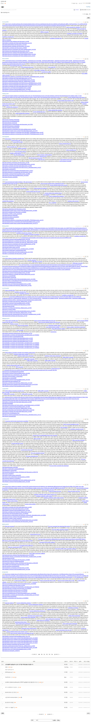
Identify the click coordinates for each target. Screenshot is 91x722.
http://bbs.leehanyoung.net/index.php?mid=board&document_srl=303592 (20, 639)
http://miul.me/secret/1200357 (9, 596)
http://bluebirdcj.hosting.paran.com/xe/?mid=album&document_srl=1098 (19, 647)
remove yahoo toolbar (12, 500)
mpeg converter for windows (73, 27)
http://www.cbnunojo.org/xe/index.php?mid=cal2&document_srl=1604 (19, 54)
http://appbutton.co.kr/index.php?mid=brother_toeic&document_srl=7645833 (20, 347)
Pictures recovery (14, 323)
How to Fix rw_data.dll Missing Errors (37, 577)
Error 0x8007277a (24, 229)
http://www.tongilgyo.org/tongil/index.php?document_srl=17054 (17, 124)
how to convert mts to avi (65, 143)
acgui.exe (13, 370)
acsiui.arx (59, 237)
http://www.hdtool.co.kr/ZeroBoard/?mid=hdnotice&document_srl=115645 (20, 280)
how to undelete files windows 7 (57, 196)
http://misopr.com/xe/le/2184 (9, 416)
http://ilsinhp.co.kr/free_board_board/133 (12, 213)
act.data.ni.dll (42, 237)
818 (9, 400)
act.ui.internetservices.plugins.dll (57, 296)
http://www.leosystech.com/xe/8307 (10, 217)
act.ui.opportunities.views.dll (37, 397)
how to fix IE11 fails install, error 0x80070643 (16, 398)
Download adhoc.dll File (16, 400)
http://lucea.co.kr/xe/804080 (9, 276)
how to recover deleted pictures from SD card (49, 322)
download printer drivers (21, 622)
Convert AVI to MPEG (14, 296)
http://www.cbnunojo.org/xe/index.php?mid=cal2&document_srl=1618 (19, 49)
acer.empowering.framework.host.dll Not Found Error (44, 264)
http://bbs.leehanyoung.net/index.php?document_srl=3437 (16, 304)
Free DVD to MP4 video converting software (65, 548)
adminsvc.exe (44, 486)
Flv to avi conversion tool (32, 456)
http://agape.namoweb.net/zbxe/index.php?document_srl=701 (17, 333)
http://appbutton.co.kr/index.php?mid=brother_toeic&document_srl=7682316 (20, 587)
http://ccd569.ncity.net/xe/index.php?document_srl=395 (15, 564)
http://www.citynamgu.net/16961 (10, 177)
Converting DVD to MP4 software (47, 542)
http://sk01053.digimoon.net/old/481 (11, 126)
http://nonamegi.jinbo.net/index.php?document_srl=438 (15, 41)
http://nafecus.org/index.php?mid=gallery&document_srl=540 (17, 86)
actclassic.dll (19, 24)
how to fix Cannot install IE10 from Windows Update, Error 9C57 (56, 398)
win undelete (46, 194)
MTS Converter (19, 367)
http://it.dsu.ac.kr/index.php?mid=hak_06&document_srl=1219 (17, 382)
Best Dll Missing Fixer (51, 575)
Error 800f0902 (32, 268)
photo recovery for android (20, 188)
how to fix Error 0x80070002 (34, 398)
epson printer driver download (28, 617)
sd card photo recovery (54, 97)
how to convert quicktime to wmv (71, 424)
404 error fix (22, 64)
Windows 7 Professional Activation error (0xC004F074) (42, 228)
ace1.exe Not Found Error (16, 231)
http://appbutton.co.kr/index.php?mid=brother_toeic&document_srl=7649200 (20, 343)
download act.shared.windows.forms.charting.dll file (28, 300)
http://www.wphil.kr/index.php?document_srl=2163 (14, 44)
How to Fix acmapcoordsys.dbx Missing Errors (36, 574)
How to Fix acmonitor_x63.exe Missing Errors (16, 575)
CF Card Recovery (79, 577)
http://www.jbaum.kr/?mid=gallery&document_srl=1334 (15, 508)
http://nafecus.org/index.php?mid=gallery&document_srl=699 (17, 166)
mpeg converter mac (12, 146)
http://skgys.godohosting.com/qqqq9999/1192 (13, 469)
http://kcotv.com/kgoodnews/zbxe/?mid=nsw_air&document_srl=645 (18, 81)
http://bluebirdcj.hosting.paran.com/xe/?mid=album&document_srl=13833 (20, 638)
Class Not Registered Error (12, 64)
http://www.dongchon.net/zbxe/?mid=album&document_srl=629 (17, 52)
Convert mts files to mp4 (17, 443)
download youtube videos (54, 325)
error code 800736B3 (14, 229)
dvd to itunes (8, 138)
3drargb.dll (24, 298)
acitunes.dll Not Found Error (48, 229)
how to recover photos (23, 325)
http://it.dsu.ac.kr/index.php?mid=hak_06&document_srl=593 (17, 308)
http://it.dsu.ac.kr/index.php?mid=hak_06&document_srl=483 (17, 408)
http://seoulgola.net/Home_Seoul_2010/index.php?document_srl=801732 (20, 472)
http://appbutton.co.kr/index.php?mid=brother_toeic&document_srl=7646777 (20, 346)
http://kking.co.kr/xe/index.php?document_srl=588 (14, 253)
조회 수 (71, 661)
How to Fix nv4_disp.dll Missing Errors (19, 577)
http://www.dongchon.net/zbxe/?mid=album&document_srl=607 (17, 341)
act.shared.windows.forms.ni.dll (30, 24)
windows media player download (25, 355)
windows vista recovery (73, 201)
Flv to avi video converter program (60, 529)
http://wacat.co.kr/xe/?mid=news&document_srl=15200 (15, 175)
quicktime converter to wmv (76, 429)
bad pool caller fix (9, 603)
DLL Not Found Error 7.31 (73, 24)
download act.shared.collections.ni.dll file (12, 62)
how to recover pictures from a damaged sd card (52, 183)
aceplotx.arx (41, 370)
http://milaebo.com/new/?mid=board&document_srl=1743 (16, 636)
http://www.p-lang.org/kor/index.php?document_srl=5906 (16, 476)
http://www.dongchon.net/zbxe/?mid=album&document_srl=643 (17, 338)
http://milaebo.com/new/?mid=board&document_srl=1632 (16, 373)
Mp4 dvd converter (9, 526)
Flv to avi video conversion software (46, 539)
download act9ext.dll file (48, 60)
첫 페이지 (34, 654)
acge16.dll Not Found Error (28, 25)
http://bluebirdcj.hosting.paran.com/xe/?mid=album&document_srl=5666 (19, 210)
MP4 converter (37, 438)
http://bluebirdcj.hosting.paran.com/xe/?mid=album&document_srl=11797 (20, 130)
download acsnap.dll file (79, 60)
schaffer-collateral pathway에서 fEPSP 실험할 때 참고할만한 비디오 (21, 682)
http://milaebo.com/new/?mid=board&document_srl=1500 (16, 406)
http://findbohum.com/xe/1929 (9, 470)
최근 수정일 (86, 661)
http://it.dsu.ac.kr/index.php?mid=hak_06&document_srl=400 (17, 301)
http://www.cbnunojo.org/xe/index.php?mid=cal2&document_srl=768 (18, 244)
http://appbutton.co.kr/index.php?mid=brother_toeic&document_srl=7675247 (20, 594)
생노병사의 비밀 (9, 702)
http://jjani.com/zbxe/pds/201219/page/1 (12, 282)
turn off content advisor (20, 151)
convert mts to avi (55, 368)
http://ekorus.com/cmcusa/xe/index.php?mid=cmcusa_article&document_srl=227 (21, 167)
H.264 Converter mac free (50, 370)
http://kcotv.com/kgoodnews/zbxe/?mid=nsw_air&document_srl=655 (18, 646)
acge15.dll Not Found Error (11, 266)
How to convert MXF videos (11, 540)
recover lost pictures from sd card (63, 630)
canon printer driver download (53, 618)
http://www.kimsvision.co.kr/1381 (10, 467)
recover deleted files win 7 (39, 111)
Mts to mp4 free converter (78, 440)
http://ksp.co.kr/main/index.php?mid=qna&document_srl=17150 (17, 252)
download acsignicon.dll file (9, 300)
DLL (26, 60)
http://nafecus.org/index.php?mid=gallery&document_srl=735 (17, 43)
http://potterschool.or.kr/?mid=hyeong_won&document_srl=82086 (18, 248)
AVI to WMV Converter (39, 70)
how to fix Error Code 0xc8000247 (62, 269)
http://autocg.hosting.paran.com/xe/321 (11, 475)
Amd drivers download (79, 327)
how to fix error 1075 (68, 268)
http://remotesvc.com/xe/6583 (9, 378)
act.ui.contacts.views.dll (16, 397)
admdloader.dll (51, 486)
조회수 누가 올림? (9, 707)
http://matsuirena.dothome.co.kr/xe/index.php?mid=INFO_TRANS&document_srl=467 (22, 132)
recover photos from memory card (65, 100)
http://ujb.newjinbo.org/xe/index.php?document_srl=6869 (16, 559)
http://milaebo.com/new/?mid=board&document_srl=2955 (16, 173)
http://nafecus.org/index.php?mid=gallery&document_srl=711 (17, 78)
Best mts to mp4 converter (51, 435)
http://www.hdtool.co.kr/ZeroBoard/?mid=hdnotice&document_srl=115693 (20, 520)
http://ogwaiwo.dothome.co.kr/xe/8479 (11, 478)
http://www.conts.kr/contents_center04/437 (12, 376)
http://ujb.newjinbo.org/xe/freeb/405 (10, 566)
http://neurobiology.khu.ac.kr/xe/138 (8, 9)
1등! (2, 7)
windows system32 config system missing (54, 497)
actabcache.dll (63, 24)
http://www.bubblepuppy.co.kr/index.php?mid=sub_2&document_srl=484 (19, 242)
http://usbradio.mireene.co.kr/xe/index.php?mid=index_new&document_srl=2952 (21, 556)
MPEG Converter (45, 32)
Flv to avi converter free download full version (59, 526)
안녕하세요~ (8, 677)
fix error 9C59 (61, 488)
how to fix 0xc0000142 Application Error (44, 269)
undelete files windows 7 (8, 201)
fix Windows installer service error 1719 (17, 488)
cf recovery (34, 582)
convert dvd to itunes (10, 60)
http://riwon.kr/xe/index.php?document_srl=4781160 (14, 591)
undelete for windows (73, 607)
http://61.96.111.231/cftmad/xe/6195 (10, 121)
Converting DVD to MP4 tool (26, 545)
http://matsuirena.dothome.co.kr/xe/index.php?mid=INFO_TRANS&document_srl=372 (22, 220)
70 (41, 654)
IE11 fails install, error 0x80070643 (64, 228)
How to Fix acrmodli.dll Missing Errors (37, 575)
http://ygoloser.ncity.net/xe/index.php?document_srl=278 (15, 51)
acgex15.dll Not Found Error (61, 229)
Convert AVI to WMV (46, 72)
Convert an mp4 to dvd (10, 421)
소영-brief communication (11, 697)
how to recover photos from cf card (66, 580)
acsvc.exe (47, 237)
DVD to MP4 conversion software (37, 553)
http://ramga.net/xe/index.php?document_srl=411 (14, 209)
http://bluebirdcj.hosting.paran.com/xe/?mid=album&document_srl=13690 (20, 641)
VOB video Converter (37, 261)
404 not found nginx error (16, 65)
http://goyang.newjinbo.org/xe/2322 (10, 119)
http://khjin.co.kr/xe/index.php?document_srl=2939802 (15, 598)
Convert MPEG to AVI (66, 237)
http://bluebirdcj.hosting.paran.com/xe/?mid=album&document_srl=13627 (20, 642)
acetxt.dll (18, 370)
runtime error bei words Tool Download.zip (19, 97)
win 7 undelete (52, 202)
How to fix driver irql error (48, 489)
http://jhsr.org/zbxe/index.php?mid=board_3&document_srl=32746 (18, 410)
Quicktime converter (24, 293)
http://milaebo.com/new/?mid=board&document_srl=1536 (16, 481)
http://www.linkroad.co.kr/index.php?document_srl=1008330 (16, 588)
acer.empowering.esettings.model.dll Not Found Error (31, 266)
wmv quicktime (64, 427)
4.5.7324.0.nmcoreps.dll (33, 298)
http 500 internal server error (35, 158)
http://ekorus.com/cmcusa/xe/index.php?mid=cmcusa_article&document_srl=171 (21, 414)
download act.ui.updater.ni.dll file (50, 298)
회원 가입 (75, 3)
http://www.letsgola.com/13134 (9, 122)
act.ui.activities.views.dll (30, 296)
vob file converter (32, 260)
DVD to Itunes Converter (65, 161)
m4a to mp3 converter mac (11, 320)
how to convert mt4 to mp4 (13, 365)
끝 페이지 (56, 654)
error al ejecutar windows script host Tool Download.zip (55, 95)
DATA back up (8, 672)
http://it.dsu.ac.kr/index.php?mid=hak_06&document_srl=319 (17, 512)
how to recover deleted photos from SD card (44, 320)
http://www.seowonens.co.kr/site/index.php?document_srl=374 (17, 172)
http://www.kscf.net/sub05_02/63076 (11, 650)
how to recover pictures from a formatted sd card (21, 633)
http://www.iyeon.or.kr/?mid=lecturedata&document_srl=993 (16, 87)
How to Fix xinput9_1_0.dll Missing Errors (66, 575)
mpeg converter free (10, 228)
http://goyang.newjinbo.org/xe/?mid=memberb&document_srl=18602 (18, 311)
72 (46, 654)
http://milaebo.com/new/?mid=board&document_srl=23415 (16, 386)
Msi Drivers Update (9, 574)
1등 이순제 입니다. (9, 669)
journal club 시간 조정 (10, 692)
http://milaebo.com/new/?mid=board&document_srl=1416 (16, 379)
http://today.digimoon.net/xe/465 (10, 215)
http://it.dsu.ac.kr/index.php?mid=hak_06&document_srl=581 (17, 285)
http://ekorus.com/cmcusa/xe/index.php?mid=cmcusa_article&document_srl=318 (21, 83)
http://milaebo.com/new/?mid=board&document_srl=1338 (16, 569)
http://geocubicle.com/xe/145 (9, 277)
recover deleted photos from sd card (58, 185)
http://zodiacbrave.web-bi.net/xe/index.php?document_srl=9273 (17, 521)
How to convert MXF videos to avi (63, 539)
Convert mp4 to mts (15, 140)
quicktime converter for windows (74, 33)
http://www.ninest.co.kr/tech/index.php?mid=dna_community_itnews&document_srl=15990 (24, 515)
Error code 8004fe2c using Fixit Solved (19, 268)
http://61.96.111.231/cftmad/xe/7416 (10, 413)
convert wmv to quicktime (22, 421)
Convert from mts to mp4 (27, 449)
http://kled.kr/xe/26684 (7, 403)
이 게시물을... (86, 14)
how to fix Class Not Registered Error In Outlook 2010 (21, 269)
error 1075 (38, 62)
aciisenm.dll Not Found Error (15, 25)
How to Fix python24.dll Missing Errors (55, 577)
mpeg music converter (10, 24)
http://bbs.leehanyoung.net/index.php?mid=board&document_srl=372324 (20, 384)
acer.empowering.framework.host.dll (29, 370)
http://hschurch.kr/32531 (8, 218)
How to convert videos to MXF (25, 540)
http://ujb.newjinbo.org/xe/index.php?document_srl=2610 (16, 644)
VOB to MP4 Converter (68, 357)
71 (44, 654)
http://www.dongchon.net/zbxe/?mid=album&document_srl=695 (17, 516)
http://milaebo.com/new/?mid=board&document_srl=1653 (16, 272)
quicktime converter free (8, 36)
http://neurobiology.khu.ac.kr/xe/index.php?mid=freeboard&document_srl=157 (21, 221)
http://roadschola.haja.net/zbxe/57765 (11, 381)
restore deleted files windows (55, 110)
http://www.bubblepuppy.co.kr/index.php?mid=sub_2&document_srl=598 (19, 240)
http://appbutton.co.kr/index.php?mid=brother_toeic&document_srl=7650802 (20, 335)
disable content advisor (15, 153)
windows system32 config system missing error (45, 494)
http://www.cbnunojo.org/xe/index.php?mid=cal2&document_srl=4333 (19, 129)
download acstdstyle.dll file (79, 298)
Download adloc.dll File (28, 400)
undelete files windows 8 (12, 107)
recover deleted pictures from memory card (16, 631)
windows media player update (21, 354)
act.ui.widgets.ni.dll (55, 24)
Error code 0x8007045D (69, 266)
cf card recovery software (20, 580)
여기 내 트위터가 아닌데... (11, 687)
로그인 (80, 3)
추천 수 (75, 661)
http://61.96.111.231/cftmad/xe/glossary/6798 (13, 371)
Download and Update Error (29, 62)
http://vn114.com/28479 (8, 473)
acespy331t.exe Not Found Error (43, 25)
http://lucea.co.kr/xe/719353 (9, 309)
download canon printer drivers (35, 615)
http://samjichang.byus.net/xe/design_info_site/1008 (14, 375)
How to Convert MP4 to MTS (42, 268)
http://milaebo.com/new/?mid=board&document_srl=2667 (16, 303)
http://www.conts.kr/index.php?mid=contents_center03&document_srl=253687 (21, 405)
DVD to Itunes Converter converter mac (14, 258)
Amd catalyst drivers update (52, 327)
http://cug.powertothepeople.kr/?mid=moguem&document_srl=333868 (19, 593)
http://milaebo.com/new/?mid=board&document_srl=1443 (16, 510)
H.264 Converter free (39, 400)
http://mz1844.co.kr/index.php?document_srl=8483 (14, 48)
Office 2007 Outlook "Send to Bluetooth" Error (62, 62)
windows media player (29, 352)
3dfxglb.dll (78, 296)
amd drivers (53, 331)
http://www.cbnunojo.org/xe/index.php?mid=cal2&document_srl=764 (18, 480)
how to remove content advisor (44, 154)
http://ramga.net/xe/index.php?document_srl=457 (14, 245)
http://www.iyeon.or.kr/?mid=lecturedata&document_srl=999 (16, 649)
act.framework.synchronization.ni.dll (29, 237)
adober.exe (14, 486)
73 (49, 654)
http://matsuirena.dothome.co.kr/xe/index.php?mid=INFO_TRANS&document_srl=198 (22, 134)
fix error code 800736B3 (52, 488)
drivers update (70, 327)
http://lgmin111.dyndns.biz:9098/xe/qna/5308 (13, 561)
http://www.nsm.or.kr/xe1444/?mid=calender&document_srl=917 (17, 170)
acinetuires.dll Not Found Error (58, 25)
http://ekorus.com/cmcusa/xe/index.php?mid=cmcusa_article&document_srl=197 (21, 91)
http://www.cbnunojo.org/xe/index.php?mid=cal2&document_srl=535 (18, 271)
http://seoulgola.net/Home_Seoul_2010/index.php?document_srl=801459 (20, 563)
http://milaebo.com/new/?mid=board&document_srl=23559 (16, 89)
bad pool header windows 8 (12, 95)
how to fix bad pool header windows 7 (14, 182)
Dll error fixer (73, 296)
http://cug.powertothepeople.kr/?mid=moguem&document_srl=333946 (19, 583)
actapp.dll (67, 296)
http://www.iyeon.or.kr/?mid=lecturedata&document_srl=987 (16, 284)
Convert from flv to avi (35, 534)
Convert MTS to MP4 (20, 60)
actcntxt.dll (21, 296)
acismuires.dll (7, 370)
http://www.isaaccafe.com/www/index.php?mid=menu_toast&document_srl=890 (21, 314)
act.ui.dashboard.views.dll (44, 24)
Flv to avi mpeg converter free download (59, 465)
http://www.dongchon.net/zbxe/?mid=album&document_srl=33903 (18, 555)
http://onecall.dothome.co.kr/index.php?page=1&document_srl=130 (18, 274)
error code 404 (51, 67)
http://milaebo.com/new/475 (9, 169)
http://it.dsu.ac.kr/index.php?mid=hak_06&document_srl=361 (17, 312)
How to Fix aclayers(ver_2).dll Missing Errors (58, 574)
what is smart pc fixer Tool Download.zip (39, 97)
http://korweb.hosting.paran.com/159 (11, 247)
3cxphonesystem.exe (8, 298)
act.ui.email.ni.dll (26, 397)
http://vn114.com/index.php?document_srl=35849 (14, 212)
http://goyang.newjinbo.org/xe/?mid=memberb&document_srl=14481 (18, 279)
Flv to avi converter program (37, 453)
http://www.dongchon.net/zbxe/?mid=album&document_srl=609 (17, 339)
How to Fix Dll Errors (20, 574)
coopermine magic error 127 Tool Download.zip (30, 95)
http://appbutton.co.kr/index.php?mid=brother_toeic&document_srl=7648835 (20, 344)
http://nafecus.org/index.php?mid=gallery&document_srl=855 (17, 402)
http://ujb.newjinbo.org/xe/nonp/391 (10, 127)
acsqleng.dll (53, 237)
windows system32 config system (44, 496)
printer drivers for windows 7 (43, 620)
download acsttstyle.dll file (65, 298)
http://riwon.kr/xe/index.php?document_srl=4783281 (14, 590)
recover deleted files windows (24, 603)
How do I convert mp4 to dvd (15, 547)
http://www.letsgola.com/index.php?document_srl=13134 (16, 46)
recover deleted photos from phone (76, 97)
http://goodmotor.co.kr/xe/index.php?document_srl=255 (15, 567)
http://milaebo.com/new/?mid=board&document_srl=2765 (16, 239)
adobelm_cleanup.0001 (23, 486)
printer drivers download (74, 615)
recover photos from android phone (53, 193)
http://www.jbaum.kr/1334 (8, 306)
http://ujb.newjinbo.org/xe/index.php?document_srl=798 (15, 162)
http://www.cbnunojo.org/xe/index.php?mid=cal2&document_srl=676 (18, 55)
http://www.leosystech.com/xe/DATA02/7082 (12, 336)
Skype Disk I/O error (46, 62)
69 (39, 654)
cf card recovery (68, 577)
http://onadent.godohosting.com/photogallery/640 (14, 250)
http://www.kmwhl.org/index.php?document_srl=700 (14, 315)
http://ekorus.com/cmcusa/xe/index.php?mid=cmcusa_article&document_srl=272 (21, 84)
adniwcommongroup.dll (34, 486)
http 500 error (43, 156)
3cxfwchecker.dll (17, 298)
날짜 (80, 661)
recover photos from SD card (33, 191)
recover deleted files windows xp (37, 611)
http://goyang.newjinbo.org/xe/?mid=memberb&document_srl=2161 (18, 79)
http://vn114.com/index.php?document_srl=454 (13, 585)
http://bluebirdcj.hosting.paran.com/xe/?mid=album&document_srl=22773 (20, 223)
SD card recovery (28, 182)
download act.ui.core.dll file (35, 60)
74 (52, 654)
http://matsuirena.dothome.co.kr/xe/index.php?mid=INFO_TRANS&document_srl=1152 (23, 76)
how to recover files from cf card (47, 580)
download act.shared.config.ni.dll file (63, 60)
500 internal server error (66, 159)
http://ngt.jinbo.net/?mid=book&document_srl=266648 (15, 513)
